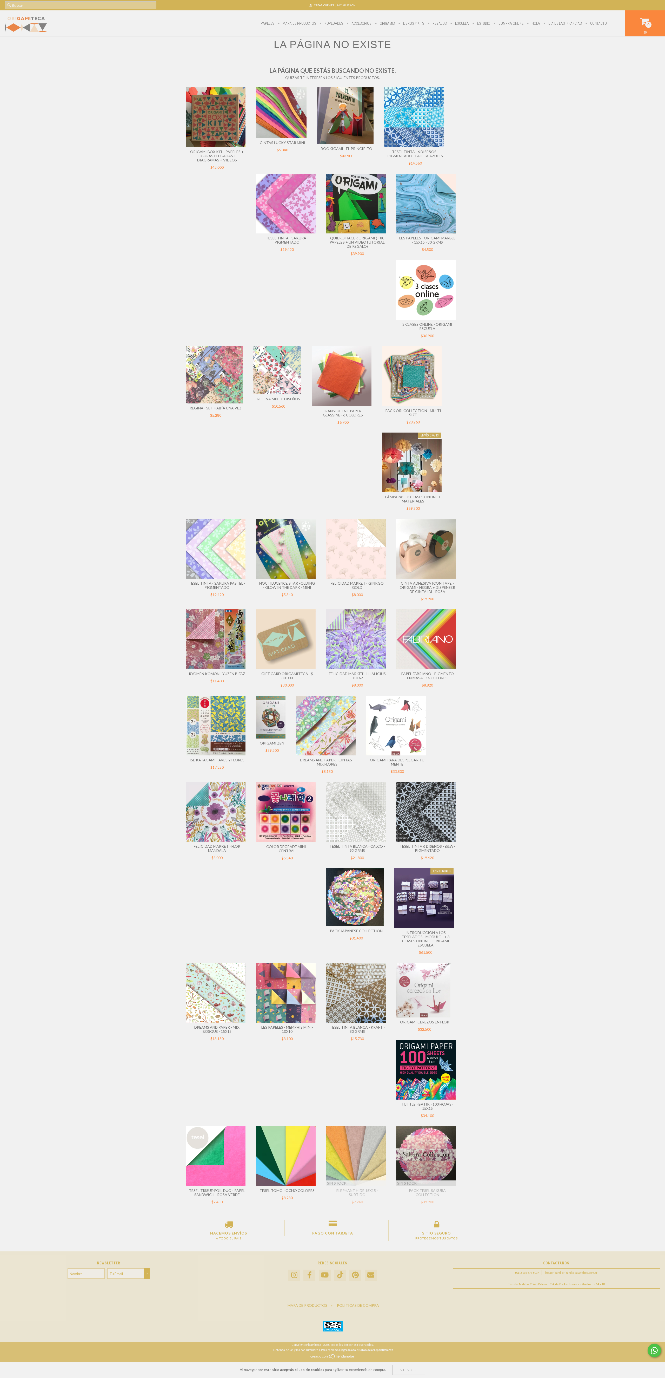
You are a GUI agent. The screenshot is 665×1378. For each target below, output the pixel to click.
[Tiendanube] (332, 1358)
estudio (483, 23)
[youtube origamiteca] (325, 1275)
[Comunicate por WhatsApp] (654, 1350)
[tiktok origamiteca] (340, 1275)
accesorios (361, 23)
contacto (598, 23)
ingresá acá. (348, 1349)
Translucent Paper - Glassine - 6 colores (343, 413)
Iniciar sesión (345, 5)
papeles (267, 23)
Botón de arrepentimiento (375, 1349)
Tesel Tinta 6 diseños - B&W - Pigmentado (427, 848)
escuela (461, 23)
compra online (510, 23)
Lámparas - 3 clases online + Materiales (413, 499)
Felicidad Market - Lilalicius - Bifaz (357, 675)
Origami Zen (272, 743)
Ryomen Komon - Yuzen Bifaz (217, 673)
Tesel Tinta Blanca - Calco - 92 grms (357, 848)
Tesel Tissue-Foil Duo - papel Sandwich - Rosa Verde (217, 1192)
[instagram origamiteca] (294, 1275)
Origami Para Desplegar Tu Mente (397, 762)
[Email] (371, 1275)
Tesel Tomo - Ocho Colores (287, 1190)
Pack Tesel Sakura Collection (427, 1192)
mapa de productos (299, 23)
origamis (387, 23)
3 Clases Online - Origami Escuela (427, 326)
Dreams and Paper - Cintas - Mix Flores (327, 762)
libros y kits (413, 23)
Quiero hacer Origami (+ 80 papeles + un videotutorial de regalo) (357, 242)
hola (535, 23)
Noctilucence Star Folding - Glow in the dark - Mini (287, 585)
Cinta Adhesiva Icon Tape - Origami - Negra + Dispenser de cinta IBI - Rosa (427, 587)
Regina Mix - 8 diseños (278, 399)
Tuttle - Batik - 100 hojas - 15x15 (427, 1106)
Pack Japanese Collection (356, 931)
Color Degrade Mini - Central (287, 848)
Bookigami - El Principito (346, 148)
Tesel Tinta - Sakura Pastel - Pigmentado (217, 585)
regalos (439, 23)
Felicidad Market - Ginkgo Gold (357, 585)
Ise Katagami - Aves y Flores (217, 760)
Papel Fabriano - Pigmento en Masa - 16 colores (427, 675)
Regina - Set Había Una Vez (216, 408)
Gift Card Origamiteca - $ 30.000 (287, 675)
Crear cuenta (324, 5)
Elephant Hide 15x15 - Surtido (357, 1192)
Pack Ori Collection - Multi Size (413, 412)
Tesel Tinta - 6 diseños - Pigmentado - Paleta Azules (415, 153)
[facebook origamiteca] (309, 1275)
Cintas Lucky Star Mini (282, 142)
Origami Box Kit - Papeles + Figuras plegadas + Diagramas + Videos (217, 155)
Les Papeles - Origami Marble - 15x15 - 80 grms (427, 240)
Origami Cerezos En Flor (424, 1022)
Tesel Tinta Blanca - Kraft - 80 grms (357, 1029)
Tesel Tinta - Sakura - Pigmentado (287, 240)
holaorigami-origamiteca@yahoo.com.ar (571, 1272)
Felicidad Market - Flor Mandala (217, 848)
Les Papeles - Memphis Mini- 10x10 (287, 1029)
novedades (333, 23)
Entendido (409, 1370)
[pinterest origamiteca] (355, 1275)
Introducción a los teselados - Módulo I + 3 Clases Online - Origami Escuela (426, 938)
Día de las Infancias (565, 23)
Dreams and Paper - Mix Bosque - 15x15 (217, 1029)
